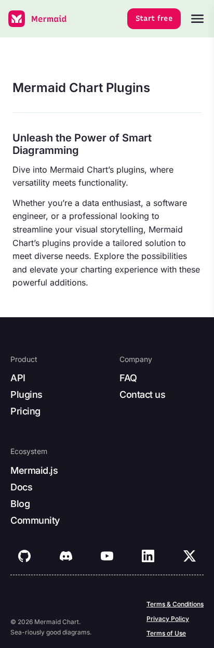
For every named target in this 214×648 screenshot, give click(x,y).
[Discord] (66, 556)
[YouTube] (107, 556)
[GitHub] (24, 556)
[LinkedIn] (148, 556)
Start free (154, 18)
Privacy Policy (167, 619)
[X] (189, 556)
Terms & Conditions (175, 604)
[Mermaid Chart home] (37, 18)
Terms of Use (166, 633)
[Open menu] (197, 18)
